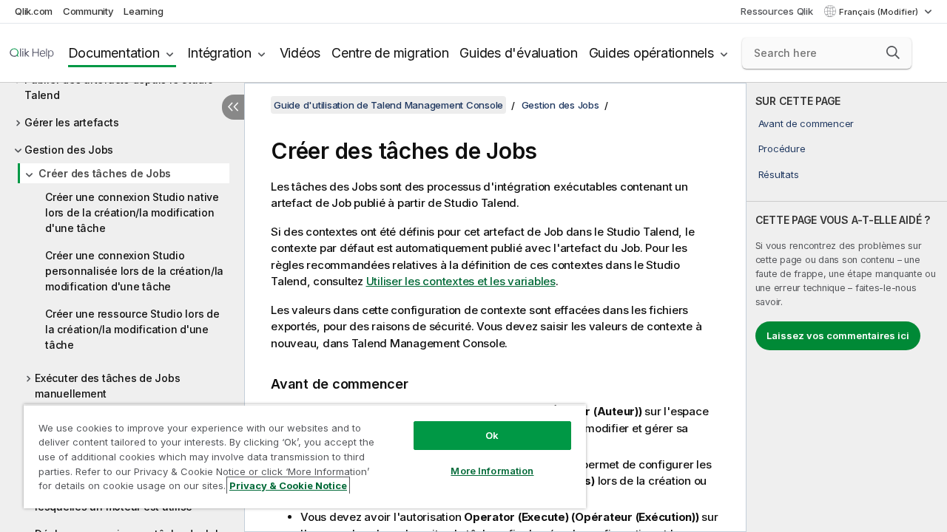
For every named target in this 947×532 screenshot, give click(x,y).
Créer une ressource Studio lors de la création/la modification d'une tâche (132, 329)
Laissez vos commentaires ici (837, 335)
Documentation (114, 53)
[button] (893, 52)
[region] (305, 456)
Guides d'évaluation (518, 53)
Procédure (782, 148)
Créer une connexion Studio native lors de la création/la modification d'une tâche (132, 212)
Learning (143, 11)
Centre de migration (389, 53)
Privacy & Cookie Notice (288, 485)
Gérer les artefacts (71, 122)
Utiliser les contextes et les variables (461, 281)
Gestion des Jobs (68, 149)
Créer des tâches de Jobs (104, 173)
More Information (492, 471)
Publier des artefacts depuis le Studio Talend (119, 87)
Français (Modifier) (879, 12)
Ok (492, 435)
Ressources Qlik (776, 11)
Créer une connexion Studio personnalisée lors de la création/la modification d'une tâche (134, 271)
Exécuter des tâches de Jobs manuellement (107, 386)
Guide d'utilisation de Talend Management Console (388, 105)
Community (88, 11)
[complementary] (847, 307)
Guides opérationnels (651, 53)
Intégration (219, 53)
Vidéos (300, 53)
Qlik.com (34, 11)
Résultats (778, 174)
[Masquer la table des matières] (233, 107)
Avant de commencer (806, 123)
